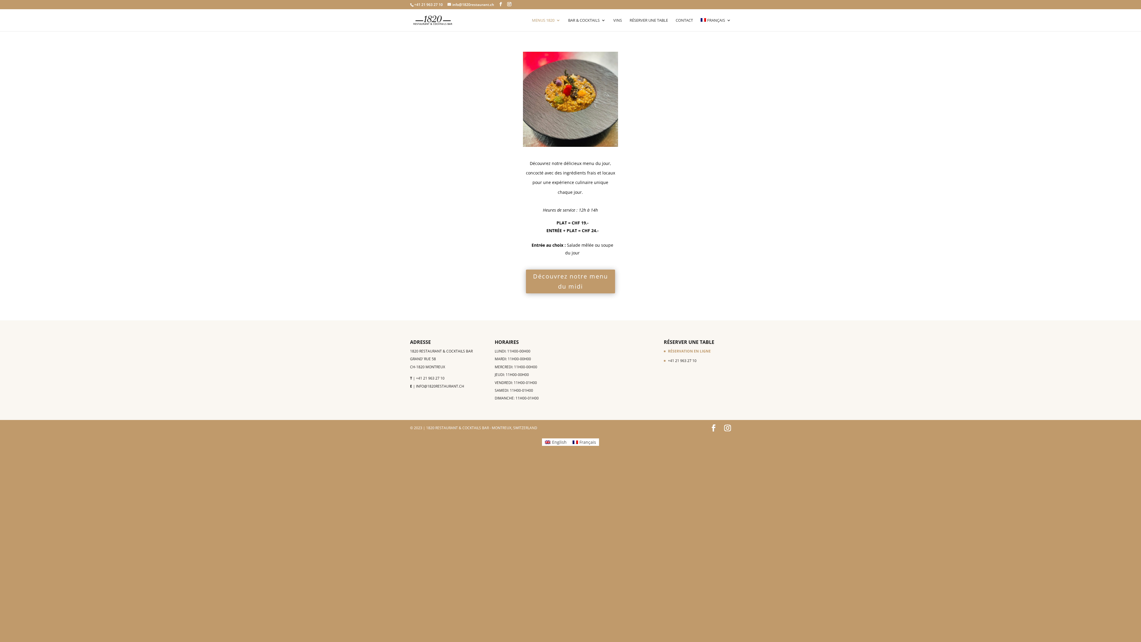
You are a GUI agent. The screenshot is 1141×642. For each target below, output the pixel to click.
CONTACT (684, 20)
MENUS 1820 (543, 20)
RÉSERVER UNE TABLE (649, 20)
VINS (617, 20)
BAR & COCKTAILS (584, 20)
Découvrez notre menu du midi (570, 281)
